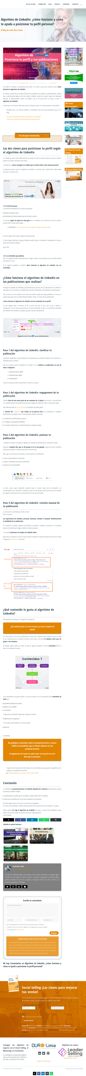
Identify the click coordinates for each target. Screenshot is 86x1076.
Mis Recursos (47, 1061)
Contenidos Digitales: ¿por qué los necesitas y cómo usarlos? (23, 773)
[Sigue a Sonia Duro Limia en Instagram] (13, 886)
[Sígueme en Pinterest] (47, 1053)
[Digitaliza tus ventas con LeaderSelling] (70, 1052)
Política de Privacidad (79, 1068)
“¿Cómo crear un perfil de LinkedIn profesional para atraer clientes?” (23, 119)
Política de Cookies (72, 1068)
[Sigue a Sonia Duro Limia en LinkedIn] (18, 886)
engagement (17, 411)
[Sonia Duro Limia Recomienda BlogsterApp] (74, 76)
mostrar (42, 136)
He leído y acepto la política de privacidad (33, 1017)
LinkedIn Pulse (15, 539)
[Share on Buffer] (55, 819)
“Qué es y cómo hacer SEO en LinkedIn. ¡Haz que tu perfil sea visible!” (33, 227)
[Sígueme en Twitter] (43, 1053)
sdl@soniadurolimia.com (53, 1030)
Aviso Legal (67, 1068)
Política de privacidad (20, 929)
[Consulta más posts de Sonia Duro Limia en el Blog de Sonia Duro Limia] (24, 886)
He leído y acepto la (16, 929)
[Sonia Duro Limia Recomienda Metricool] (74, 93)
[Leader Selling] (74, 56)
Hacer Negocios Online (23, 83)
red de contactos (20, 407)
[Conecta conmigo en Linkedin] (39, 1053)
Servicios (39, 1061)
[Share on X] (8, 819)
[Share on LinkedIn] (32, 819)
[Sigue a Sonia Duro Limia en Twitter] (7, 886)
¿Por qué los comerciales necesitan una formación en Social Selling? (23, 117)
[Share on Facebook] (20, 819)
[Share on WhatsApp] (44, 819)
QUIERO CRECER (28, 1020)
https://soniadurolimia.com (21, 869)
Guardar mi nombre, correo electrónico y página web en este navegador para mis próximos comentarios (27, 927)
